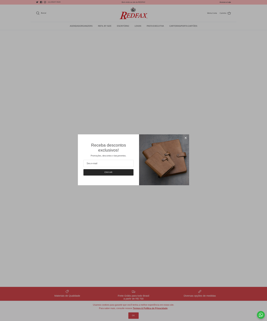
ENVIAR (108, 172)
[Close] (186, 138)
